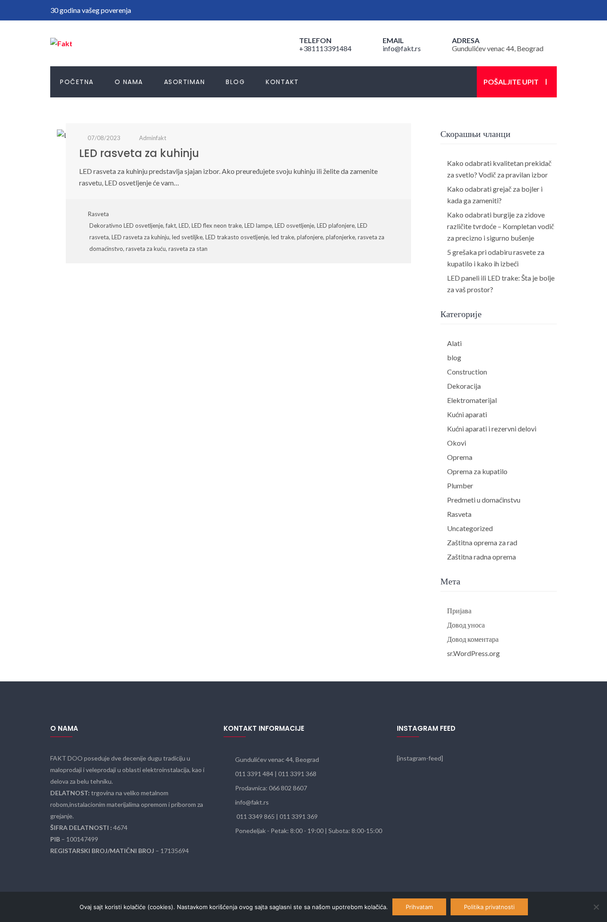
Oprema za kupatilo (477, 471)
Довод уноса (466, 624)
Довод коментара (473, 639)
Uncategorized (470, 528)
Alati (454, 343)
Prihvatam (419, 906)
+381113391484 (325, 48)
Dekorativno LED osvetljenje (126, 225)
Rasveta (98, 213)
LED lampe (258, 225)
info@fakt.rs (402, 48)
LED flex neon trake (217, 225)
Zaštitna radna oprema (481, 556)
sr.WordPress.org (473, 653)
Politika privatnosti (489, 906)
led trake (282, 237)
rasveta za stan (188, 248)
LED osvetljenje (294, 225)
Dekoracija (464, 386)
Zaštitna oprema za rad (482, 542)
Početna (77, 81)
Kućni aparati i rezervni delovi (491, 428)
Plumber (460, 485)
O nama (129, 81)
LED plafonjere (336, 225)
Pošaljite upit (511, 81)
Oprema (459, 457)
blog (454, 357)
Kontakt (282, 81)
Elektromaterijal (472, 400)
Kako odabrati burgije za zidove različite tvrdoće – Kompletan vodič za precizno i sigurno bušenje (500, 226)
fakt (171, 225)
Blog (235, 81)
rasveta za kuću (146, 248)
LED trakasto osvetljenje (236, 237)
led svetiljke (187, 237)
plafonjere (310, 237)
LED (184, 225)
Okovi (456, 443)
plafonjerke (340, 237)
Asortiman (184, 81)
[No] (595, 906)
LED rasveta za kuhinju (139, 153)
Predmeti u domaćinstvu (483, 499)
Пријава (459, 610)
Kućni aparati (467, 414)
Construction (467, 371)
